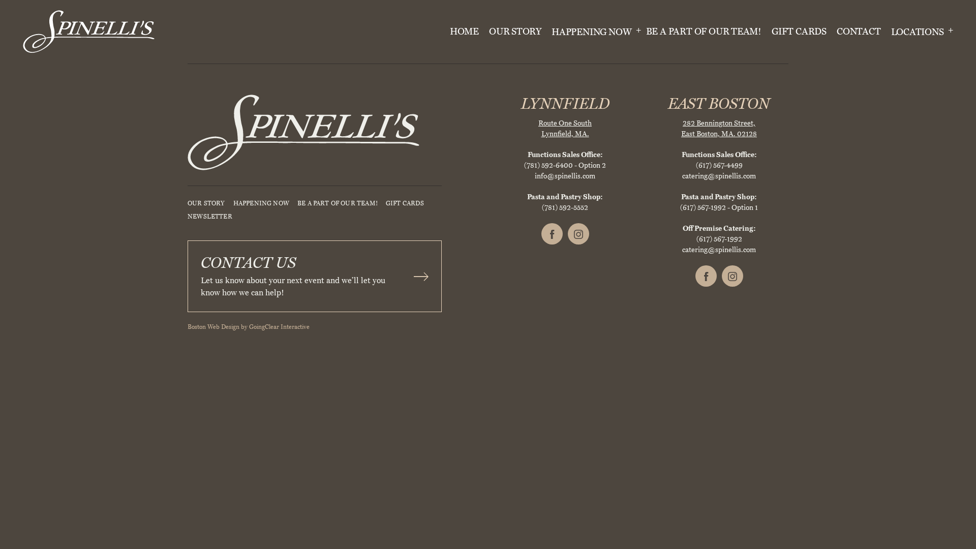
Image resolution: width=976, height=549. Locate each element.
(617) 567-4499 (719, 165)
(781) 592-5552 (565, 207)
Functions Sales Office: (565, 154)
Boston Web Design (213, 326)
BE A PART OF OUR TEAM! (703, 31)
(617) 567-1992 (703, 207)
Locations (918, 32)
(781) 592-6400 (548, 165)
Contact (859, 31)
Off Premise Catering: (719, 228)
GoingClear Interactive (279, 326)
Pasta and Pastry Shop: (565, 197)
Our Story (515, 31)
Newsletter (210, 216)
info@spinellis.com (565, 176)
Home (464, 31)
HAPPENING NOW (592, 32)
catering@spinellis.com (719, 176)
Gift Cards (799, 31)
